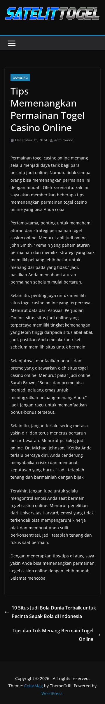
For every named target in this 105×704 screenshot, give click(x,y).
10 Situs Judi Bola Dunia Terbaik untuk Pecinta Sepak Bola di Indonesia (54, 612)
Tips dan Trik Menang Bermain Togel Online (53, 634)
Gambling (20, 77)
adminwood (63, 140)
